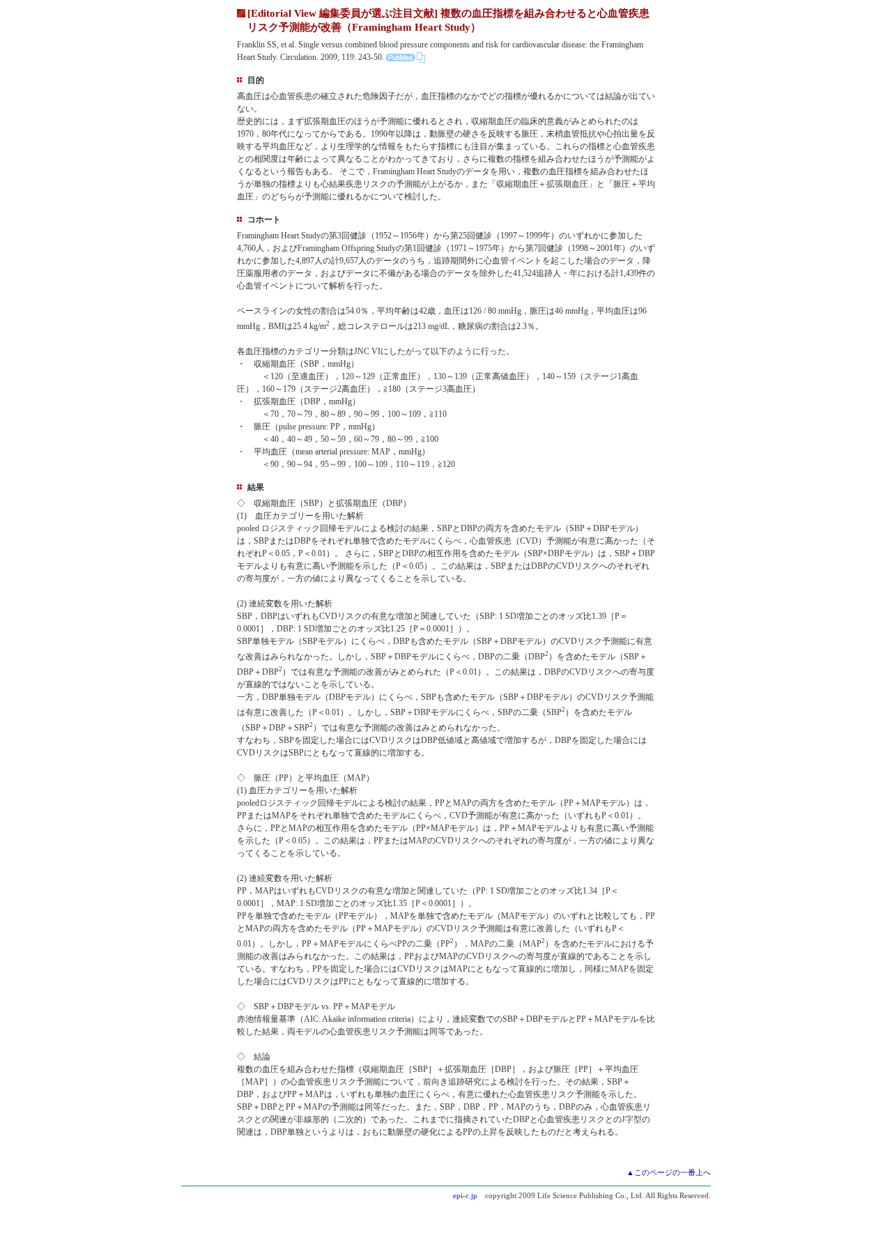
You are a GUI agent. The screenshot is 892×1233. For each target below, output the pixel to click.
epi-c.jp (465, 1195)
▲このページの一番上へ (668, 1172)
